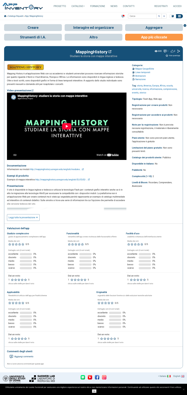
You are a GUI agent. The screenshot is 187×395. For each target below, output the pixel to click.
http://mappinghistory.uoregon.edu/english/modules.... (56, 169)
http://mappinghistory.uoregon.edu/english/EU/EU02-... (61, 179)
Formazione (97, 6)
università (136, 89)
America (147, 85)
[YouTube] (90, 377)
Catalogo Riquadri (15, 16)
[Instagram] (104, 377)
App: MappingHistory (34, 16)
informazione (156, 89)
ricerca (145, 89)
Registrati (161, 6)
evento (135, 92)
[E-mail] (83, 377)
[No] (183, 389)
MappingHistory (92, 51)
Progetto (60, 6)
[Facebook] (97, 377)
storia (140, 85)
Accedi (177, 6)
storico (142, 92)
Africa (162, 85)
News (114, 6)
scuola (169, 85)
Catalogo (77, 6)
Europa (155, 85)
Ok (94, 391)
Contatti (128, 6)
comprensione (170, 89)
